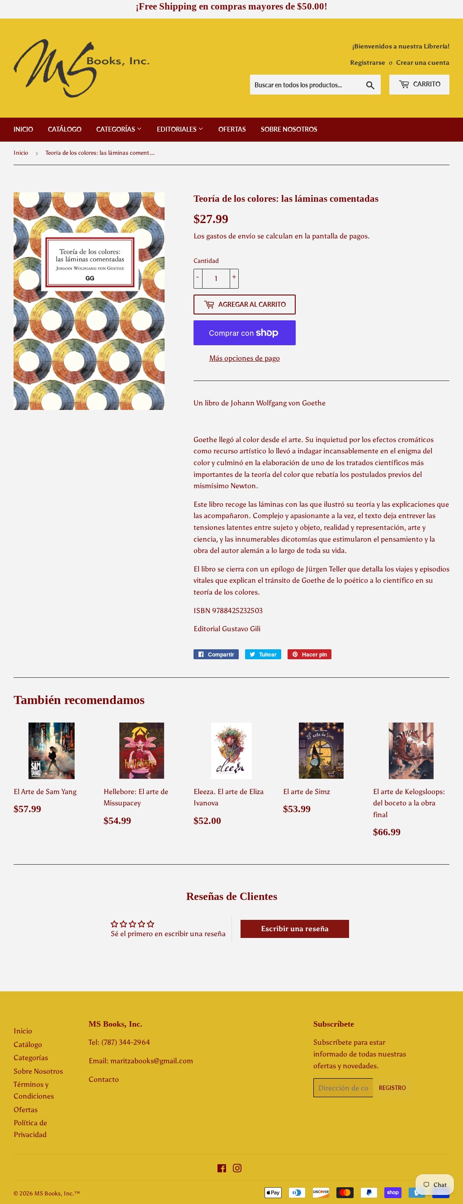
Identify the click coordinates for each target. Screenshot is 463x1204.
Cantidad (206, 261)
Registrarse (367, 63)
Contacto (104, 1079)
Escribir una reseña (295, 928)
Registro (392, 1088)
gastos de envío (230, 236)
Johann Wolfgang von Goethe (278, 403)
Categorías (116, 129)
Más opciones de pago (244, 358)
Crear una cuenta (422, 63)
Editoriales (177, 129)
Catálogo (64, 129)
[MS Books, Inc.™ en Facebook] (222, 1169)
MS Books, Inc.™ (57, 1193)
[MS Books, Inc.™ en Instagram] (237, 1169)
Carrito (426, 84)
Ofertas (232, 129)
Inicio (23, 129)
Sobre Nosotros (289, 129)
